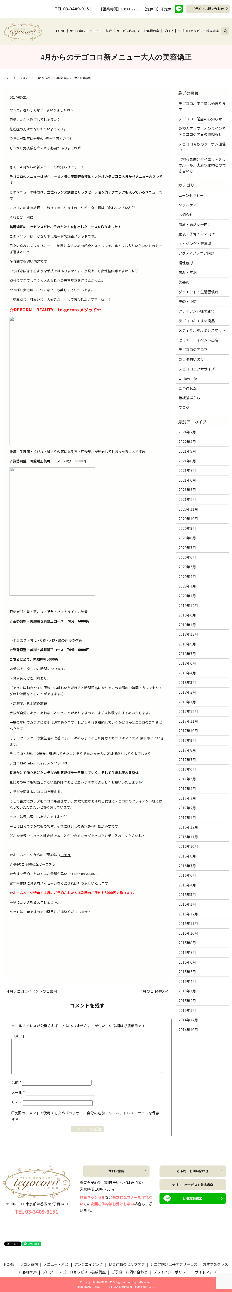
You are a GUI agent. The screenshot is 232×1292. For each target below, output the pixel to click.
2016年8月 (187, 856)
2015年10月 (188, 933)
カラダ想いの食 (191, 359)
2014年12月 (188, 1019)
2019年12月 (188, 605)
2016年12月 (188, 827)
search (228, 30)
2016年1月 (187, 904)
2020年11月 (188, 509)
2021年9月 (187, 451)
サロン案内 (77, 31)
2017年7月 (187, 759)
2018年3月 (187, 682)
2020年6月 (187, 557)
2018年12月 (188, 634)
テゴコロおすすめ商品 (197, 320)
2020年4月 (187, 576)
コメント (18, 1036)
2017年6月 (187, 769)
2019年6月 (187, 615)
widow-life (188, 378)
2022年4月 (187, 441)
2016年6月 (187, 875)
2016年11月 (188, 836)
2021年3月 (187, 489)
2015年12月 (188, 914)
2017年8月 (187, 750)
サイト (16, 1102)
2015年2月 (187, 1000)
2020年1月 (187, 595)
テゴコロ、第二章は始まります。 (202, 106)
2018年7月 (187, 653)
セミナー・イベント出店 (198, 340)
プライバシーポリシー (171, 1272)
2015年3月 (187, 990)
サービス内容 (125, 31)
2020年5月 (187, 566)
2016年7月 (187, 865)
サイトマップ (206, 1272)
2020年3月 (187, 586)
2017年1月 (187, 817)
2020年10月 (188, 518)
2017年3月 (187, 798)
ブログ (168, 31)
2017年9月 (187, 740)
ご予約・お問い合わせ (208, 8)
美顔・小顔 (188, 301)
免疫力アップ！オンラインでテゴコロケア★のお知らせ (202, 131)
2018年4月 (187, 673)
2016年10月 (188, 846)
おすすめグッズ (215, 1264)
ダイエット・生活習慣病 (198, 291)
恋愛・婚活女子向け (195, 224)
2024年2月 (187, 432)
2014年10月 (188, 1029)
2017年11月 (188, 721)
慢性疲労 (186, 262)
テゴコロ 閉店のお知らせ (200, 119)
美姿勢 (184, 282)
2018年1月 (187, 702)
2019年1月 (187, 624)
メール (18, 1092)
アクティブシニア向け (196, 253)
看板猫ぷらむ (189, 397)
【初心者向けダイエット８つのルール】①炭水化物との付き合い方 (202, 165)
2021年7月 (187, 470)
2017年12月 (188, 711)
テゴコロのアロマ (193, 349)
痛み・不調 (188, 272)
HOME (60, 31)
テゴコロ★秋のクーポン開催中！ (202, 147)
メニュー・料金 (101, 31)
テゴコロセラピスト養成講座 (198, 31)
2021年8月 (187, 460)
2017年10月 (188, 730)
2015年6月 (187, 962)
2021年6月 (187, 480)
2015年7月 (187, 952)
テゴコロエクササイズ (197, 369)
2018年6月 (187, 663)
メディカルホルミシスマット (202, 330)
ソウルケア (188, 205)
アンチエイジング (88, 1264)
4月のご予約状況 (154, 991)
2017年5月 (187, 778)
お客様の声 (151, 31)
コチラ (65, 854)
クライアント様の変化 (197, 311)
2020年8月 (187, 537)
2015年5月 (187, 971)
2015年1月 (187, 1010)
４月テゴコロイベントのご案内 (31, 991)
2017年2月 (187, 807)
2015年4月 (187, 981)
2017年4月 (187, 788)
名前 (16, 1082)
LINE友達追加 (192, 1198)
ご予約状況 (188, 388)
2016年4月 (187, 885)
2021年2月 (187, 499)
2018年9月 (187, 644)
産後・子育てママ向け (197, 233)
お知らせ (186, 214)
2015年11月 (188, 923)
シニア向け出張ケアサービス (173, 1264)
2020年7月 (187, 547)
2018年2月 (187, 692)
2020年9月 (187, 528)
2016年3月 (187, 894)
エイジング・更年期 (195, 243)
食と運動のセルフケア (127, 1264)
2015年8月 (187, 942)
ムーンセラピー (191, 195)
